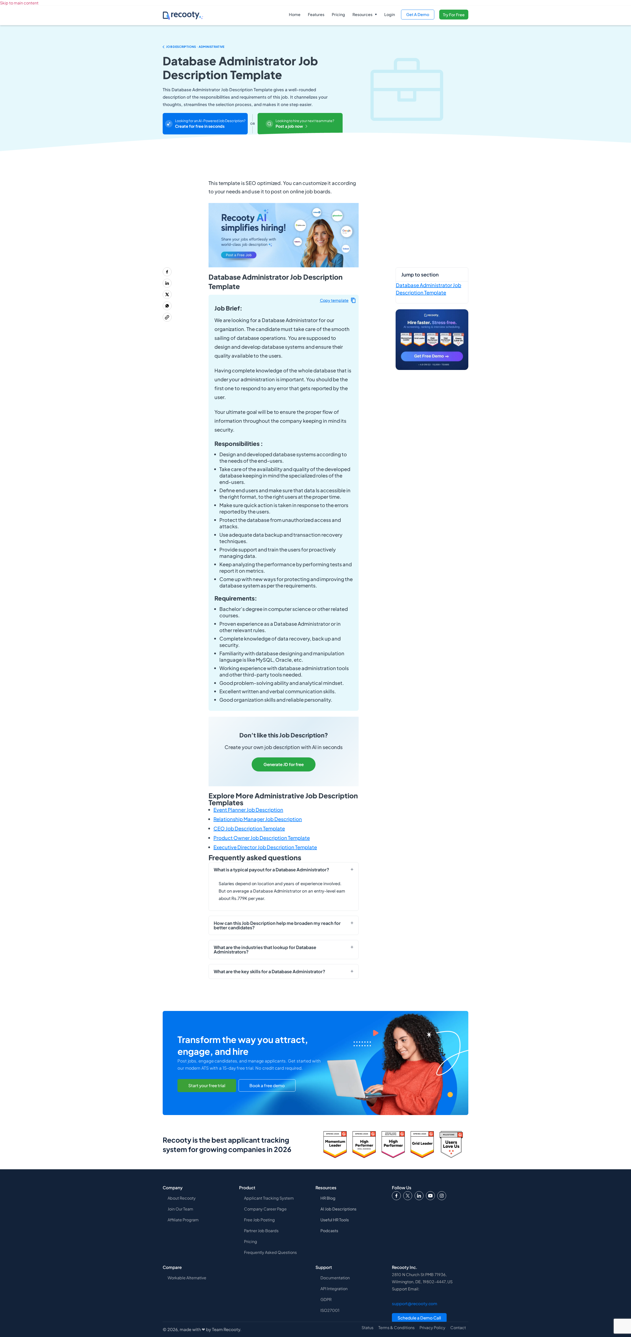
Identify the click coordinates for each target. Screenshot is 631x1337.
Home (294, 14)
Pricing (338, 14)
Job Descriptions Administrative (195, 47)
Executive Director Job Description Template (265, 847)
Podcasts (329, 1230)
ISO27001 (329, 1310)
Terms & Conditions (396, 1328)
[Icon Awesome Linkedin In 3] (419, 1195)
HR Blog (327, 1198)
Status (367, 1328)
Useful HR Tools (334, 1219)
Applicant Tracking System (269, 1198)
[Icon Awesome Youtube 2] (430, 1195)
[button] (364, 14)
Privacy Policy (432, 1328)
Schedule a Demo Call (419, 1317)
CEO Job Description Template (249, 828)
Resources (362, 14)
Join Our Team (180, 1208)
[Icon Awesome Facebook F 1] (396, 1195)
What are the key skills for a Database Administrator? (269, 971)
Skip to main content (19, 2)
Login (389, 14)
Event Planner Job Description (248, 809)
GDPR (326, 1299)
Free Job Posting (259, 1219)
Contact (458, 1328)
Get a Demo (417, 14)
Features (316, 14)
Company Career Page (265, 1208)
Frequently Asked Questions (270, 1252)
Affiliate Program (183, 1219)
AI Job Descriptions (338, 1208)
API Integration (334, 1288)
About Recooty (182, 1198)
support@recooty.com (414, 1303)
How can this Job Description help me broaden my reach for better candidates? (277, 925)
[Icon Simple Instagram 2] (441, 1195)
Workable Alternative (187, 1277)
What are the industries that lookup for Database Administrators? (265, 949)
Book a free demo (267, 1085)
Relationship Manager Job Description (257, 819)
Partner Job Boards (261, 1230)
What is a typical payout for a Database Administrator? (271, 869)
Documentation (335, 1277)
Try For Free (454, 14)
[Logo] (407, 1195)
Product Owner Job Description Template (261, 838)
